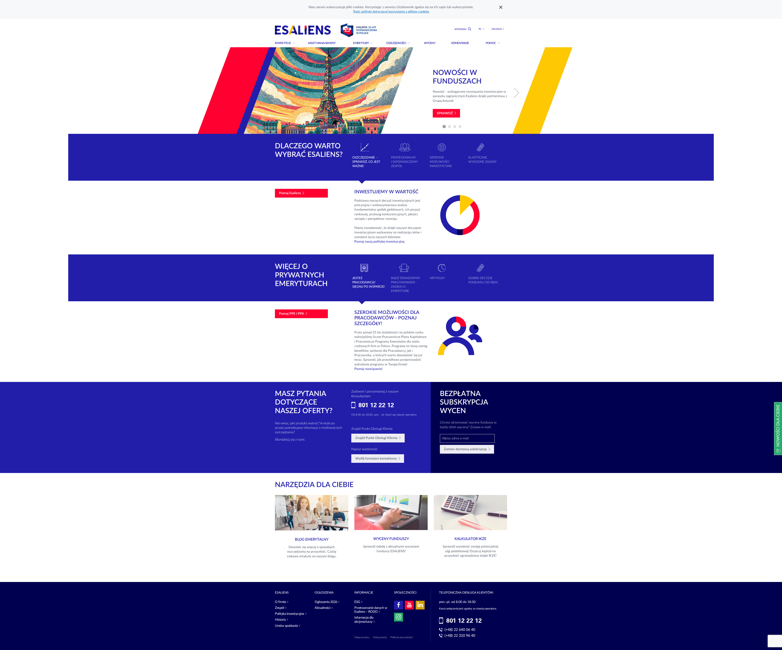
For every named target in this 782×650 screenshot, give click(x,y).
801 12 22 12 (376, 405)
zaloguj (497, 29)
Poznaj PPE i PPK (291, 313)
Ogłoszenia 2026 (326, 602)
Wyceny (430, 43)
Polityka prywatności (401, 637)
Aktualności (323, 607)
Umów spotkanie (286, 625)
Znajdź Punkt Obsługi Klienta (376, 438)
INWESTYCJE (283, 43)
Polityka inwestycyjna (289, 613)
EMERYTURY (361, 43)
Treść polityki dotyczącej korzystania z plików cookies (391, 11)
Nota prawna (380, 637)
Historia (280, 619)
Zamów (465, 449)
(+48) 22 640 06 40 (460, 630)
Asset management (322, 43)
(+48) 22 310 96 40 (460, 636)
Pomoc (491, 43)
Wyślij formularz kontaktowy (376, 458)
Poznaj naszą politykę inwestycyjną (379, 241)
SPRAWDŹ (445, 113)
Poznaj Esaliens (290, 193)
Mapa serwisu (361, 637)
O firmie (280, 602)
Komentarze (460, 43)
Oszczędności (396, 43)
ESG (357, 602)
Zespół (279, 607)
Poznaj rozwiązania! (368, 369)
